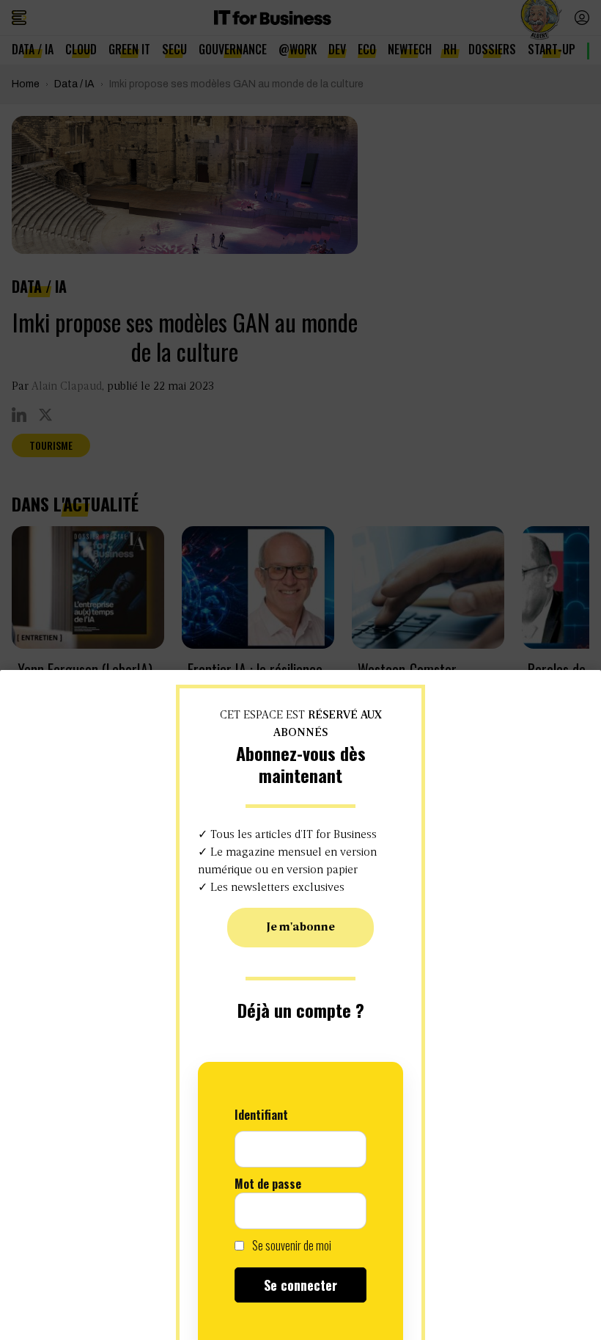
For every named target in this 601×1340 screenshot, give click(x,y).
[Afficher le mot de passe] (348, 1210)
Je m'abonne (301, 927)
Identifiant (261, 1115)
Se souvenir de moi (290, 1245)
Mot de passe (268, 1183)
